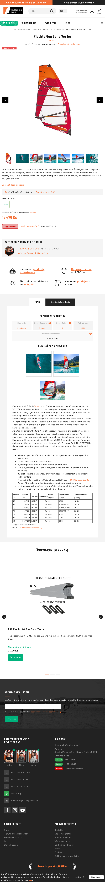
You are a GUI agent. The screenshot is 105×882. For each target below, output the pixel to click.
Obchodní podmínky (63, 843)
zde (38, 880)
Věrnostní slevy (61, 839)
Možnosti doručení (30, 224)
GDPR (57, 846)
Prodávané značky (13, 835)
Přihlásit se (11, 717)
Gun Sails (51, 41)
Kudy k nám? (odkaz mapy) (66, 743)
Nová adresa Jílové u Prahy (77, 2)
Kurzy (6, 839)
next (99, 615)
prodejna (81, 279)
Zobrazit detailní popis (13, 183)
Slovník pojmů (11, 843)
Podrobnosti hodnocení (68, 44)
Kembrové (21, 326)
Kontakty (58, 828)
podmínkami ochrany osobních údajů (46, 710)
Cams (35, 404)
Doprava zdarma (80, 267)
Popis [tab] (36, 300)
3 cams (41, 326)
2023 (82, 326)
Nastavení (77, 877)
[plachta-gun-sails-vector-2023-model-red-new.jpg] (37, 358)
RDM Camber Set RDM (79, 478)
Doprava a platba (62, 832)
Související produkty (59, 300)
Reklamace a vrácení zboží (66, 854)
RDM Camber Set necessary (30, 526)
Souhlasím (94, 877)
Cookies (57, 850)
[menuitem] (9, 23)
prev (4, 615)
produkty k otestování (31, 269)
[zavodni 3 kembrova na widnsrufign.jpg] (65, 358)
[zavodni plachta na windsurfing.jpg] (51, 385)
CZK (59, 11)
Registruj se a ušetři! (46, 190)
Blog (6, 828)
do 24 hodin (39, 2)
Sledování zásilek (62, 835)
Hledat (50, 11)
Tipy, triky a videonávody (16, 832)
